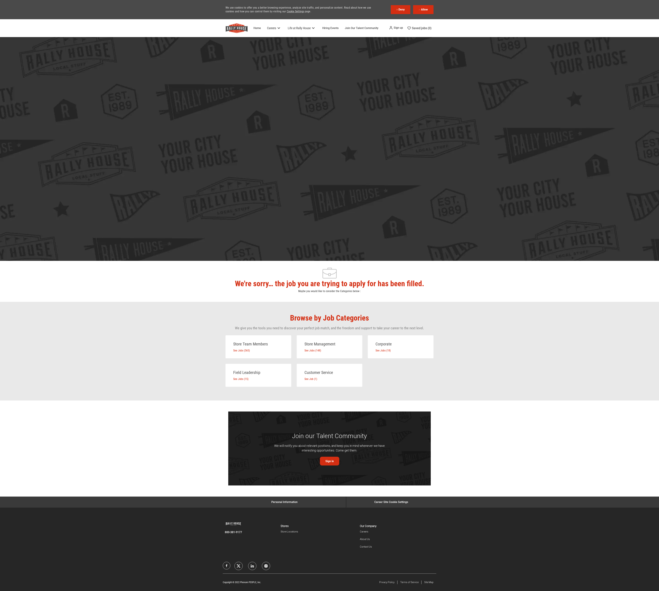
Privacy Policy (387, 582)
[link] (329, 461)
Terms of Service (409, 582)
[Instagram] (266, 566)
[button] (396, 28)
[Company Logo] (234, 28)
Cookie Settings (295, 11)
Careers (364, 531)
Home (257, 28)
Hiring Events (330, 28)
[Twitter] (252, 566)
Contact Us (366, 546)
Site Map (428, 582)
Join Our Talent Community (361, 28)
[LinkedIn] (238, 566)
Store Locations (289, 531)
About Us (365, 539)
